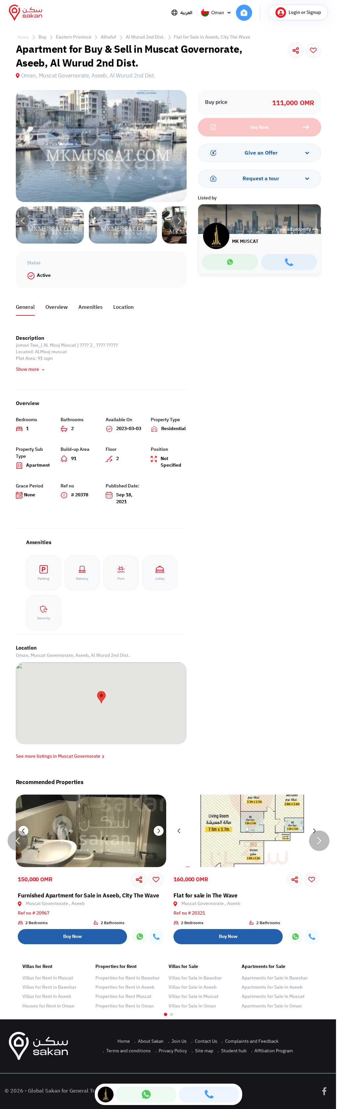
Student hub (232, 1050)
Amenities (90, 307)
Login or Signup (305, 12)
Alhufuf (108, 37)
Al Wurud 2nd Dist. (145, 37)
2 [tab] (171, 1014)
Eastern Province (73, 37)
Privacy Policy (171, 1050)
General (25, 307)
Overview (56, 307)
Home (23, 37)
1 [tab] (165, 1014)
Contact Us (204, 1041)
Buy (42, 37)
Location (123, 307)
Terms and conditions (127, 1050)
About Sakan (149, 1041)
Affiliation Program (272, 1050)
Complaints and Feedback (249, 1041)
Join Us (177, 1041)
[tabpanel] (55, 986)
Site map (202, 1050)
